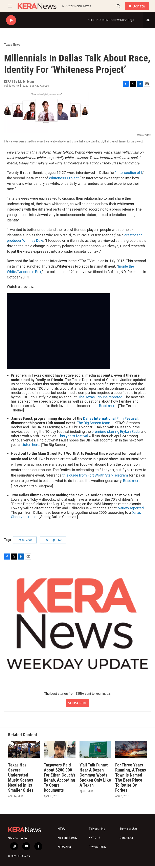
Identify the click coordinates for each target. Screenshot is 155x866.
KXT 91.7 (94, 837)
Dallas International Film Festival (110, 418)
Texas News (12, 45)
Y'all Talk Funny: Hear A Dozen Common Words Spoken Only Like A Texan (95, 775)
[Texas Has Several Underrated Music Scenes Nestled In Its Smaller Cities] (24, 749)
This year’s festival (73, 436)
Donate (138, 6)
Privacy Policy (97, 846)
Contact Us (127, 837)
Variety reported (131, 508)
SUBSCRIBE (77, 703)
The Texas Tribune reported (100, 397)
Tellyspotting (97, 828)
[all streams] (149, 20)
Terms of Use (128, 828)
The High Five (53, 540)
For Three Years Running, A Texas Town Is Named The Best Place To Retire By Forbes (130, 777)
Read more (107, 406)
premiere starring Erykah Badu (116, 431)
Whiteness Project (64, 178)
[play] (11, 20)
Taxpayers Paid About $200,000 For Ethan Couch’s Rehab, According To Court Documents (59, 777)
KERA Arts (64, 846)
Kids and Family (67, 837)
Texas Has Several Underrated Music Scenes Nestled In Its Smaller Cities (21, 777)
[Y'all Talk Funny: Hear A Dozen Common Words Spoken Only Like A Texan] (95, 749)
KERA (61, 828)
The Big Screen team (93, 423)
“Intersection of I (128, 172)
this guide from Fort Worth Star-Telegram (95, 475)
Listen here (30, 444)
